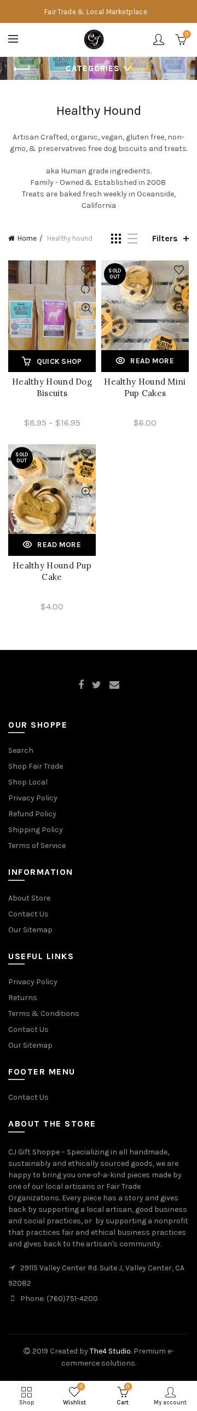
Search (20, 750)
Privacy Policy (32, 798)
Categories (93, 68)
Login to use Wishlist (86, 270)
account (158, 39)
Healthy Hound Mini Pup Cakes (145, 387)
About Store (29, 898)
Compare (86, 289)
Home (27, 238)
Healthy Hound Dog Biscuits (52, 387)
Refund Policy (32, 813)
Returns (22, 997)
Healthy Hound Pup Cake (52, 571)
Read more (152, 360)
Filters (165, 238)
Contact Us (28, 914)
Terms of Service (37, 845)
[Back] (22, 69)
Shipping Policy (35, 829)
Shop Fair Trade (35, 766)
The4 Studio (110, 1351)
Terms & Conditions (43, 1013)
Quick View (86, 308)
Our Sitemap (30, 929)
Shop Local (28, 782)
